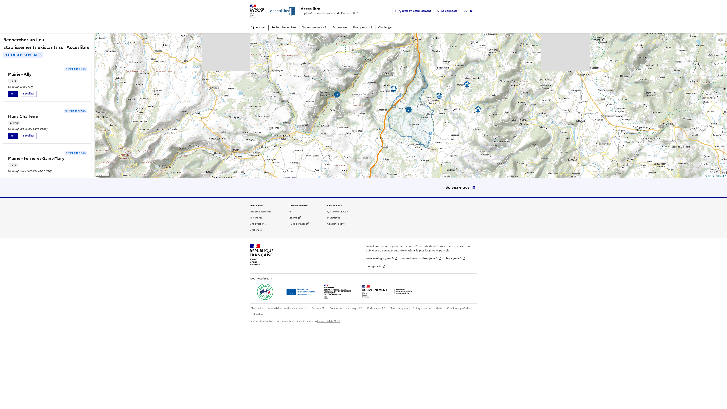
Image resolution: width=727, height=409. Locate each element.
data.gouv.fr (373, 267)
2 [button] (337, 94)
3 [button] (408, 109)
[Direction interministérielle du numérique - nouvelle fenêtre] (388, 291)
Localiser (30, 94)
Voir (14, 94)
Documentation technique (343, 308)
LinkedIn (473, 187)
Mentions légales (399, 308)
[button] (720, 39)
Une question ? (362, 27)
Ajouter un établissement (415, 11)
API (290, 211)
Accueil (260, 27)
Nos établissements (260, 211)
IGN (720, 175)
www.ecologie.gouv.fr (380, 259)
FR (470, 11)
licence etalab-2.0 (326, 321)
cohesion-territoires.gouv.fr (420, 259)
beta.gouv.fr (454, 259)
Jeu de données (297, 224)
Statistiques (333, 217)
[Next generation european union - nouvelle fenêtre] (301, 291)
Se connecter (450, 11)
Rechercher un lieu (283, 27)
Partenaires (339, 27)
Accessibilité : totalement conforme (287, 308)
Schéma (293, 217)
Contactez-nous (336, 224)
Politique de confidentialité (427, 308)
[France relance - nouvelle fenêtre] (265, 291)
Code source (374, 308)
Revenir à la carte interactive (124, 37)
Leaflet (707, 175)
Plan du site (257, 308)
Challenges (385, 27)
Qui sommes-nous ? (314, 27)
